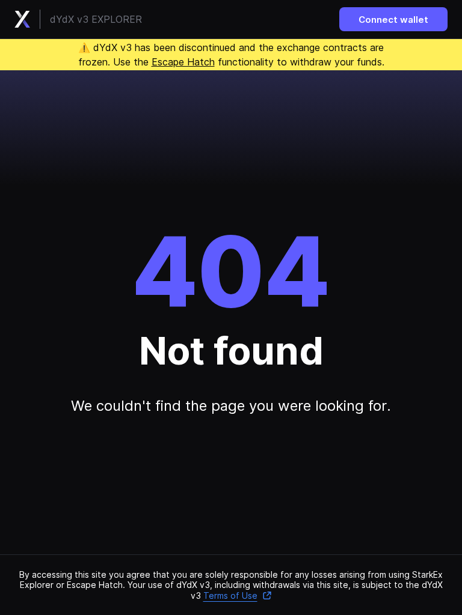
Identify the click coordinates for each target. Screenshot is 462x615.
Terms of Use (230, 595)
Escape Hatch (183, 62)
